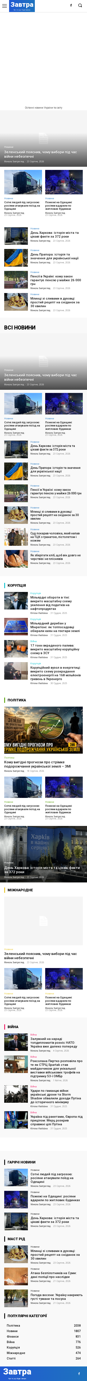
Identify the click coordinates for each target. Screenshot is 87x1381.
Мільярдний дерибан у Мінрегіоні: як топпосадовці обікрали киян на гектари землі (55, 627)
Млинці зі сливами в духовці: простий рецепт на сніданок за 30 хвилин (55, 302)
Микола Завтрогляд (14, 212)
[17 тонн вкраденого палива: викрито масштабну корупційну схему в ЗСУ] (16, 649)
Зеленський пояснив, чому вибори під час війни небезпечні (40, 956)
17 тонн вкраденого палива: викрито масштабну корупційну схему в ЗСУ (54, 649)
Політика (9, 757)
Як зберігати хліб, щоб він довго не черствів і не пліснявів (55, 557)
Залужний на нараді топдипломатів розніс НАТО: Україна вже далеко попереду (53, 1042)
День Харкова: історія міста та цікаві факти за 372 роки (54, 234)
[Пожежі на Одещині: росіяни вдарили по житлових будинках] (64, 182)
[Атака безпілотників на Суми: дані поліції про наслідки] (16, 1276)
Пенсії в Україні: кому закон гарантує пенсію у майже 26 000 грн (55, 280)
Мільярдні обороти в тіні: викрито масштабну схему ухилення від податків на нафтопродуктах (51, 603)
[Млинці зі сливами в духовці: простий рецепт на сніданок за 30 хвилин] (16, 302)
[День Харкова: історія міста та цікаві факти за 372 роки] (16, 236)
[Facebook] (71, 5)
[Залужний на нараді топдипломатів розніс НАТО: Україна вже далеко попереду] (16, 1042)
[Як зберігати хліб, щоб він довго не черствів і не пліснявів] (16, 559)
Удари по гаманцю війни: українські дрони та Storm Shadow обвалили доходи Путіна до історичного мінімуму (55, 1096)
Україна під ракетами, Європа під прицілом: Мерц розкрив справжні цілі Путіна (56, 1120)
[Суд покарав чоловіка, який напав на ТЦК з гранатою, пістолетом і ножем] (16, 537)
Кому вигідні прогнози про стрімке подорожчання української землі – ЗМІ (37, 764)
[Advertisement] (43, 57)
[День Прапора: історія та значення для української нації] (16, 258)
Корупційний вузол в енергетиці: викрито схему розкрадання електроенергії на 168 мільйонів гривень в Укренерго (55, 673)
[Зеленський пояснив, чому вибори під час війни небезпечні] (43, 138)
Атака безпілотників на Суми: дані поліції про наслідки (54, 1275)
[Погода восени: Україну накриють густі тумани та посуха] (16, 1298)
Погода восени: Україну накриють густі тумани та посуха (57, 1297)
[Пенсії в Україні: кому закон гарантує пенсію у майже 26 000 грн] (16, 280)
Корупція (35, 593)
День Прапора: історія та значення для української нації (54, 256)
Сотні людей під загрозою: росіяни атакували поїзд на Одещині (22, 205)
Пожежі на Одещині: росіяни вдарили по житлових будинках (58, 205)
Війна (33, 641)
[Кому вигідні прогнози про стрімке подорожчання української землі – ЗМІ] (43, 730)
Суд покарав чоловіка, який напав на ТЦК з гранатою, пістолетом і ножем (55, 537)
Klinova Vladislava (39, 613)
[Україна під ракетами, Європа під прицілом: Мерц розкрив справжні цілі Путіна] (16, 1120)
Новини (8, 147)
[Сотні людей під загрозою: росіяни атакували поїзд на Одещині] (23, 182)
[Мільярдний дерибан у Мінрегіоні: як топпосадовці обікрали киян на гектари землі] (16, 627)
